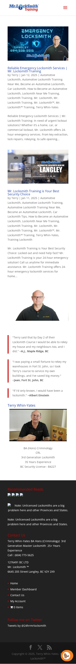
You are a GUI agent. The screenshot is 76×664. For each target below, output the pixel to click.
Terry (14, 75)
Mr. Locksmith (43, 98)
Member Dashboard (23, 589)
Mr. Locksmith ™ (18, 567)
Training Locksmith (20, 239)
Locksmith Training (20, 98)
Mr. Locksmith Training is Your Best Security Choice (33, 192)
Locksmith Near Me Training (40, 93)
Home (14, 583)
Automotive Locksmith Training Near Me (34, 207)
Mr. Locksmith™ (44, 102)
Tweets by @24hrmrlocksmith (27, 625)
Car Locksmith (17, 89)
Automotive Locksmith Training (42, 202)
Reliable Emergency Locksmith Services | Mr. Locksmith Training (37, 69)
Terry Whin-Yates (47, 107)
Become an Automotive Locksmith (42, 84)
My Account (18, 601)
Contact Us (17, 595)
